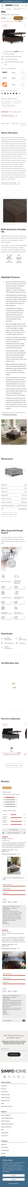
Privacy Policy (5, 1171)
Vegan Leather (17, 102)
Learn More (3, 587)
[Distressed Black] (14, 93)
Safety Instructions (8, 647)
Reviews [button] (23, 123)
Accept (13, 1175)
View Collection (12, 765)
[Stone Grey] (8, 93)
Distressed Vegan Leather (8, 105)
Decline (13, 1179)
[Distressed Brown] (17, 93)
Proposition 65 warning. (10, 414)
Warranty (22, 643)
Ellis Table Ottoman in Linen (12, 754)
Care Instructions (23, 638)
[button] (25, 18)
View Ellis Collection (8, 183)
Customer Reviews (7, 115)
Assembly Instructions (8, 638)
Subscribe (14, 1054)
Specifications (9, 643)
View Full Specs (8, 514)
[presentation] (14, 866)
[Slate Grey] (2, 93)
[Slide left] (3, 36)
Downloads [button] (15, 123)
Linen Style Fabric (6, 102)
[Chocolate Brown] (5, 93)
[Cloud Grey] (19, 93)
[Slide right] (24, 36)
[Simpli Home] (12, 5)
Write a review (17, 111)
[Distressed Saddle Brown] (11, 93)
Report (15, 902)
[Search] (22, 5)
